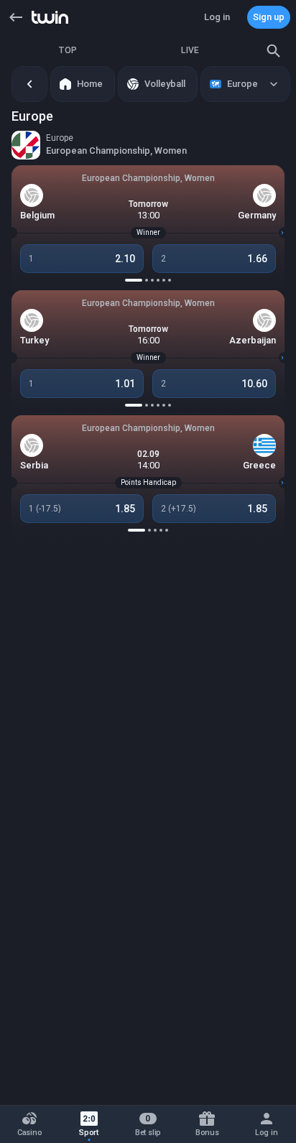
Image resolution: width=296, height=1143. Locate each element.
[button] (16, 17)
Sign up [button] (269, 16)
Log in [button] (217, 16)
